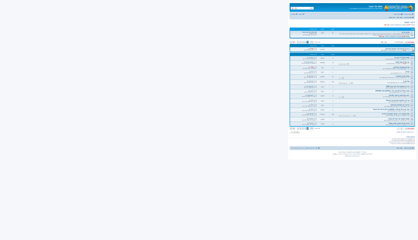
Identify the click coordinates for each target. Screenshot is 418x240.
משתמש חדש (309, 86)
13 (346, 116)
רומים (372, 8)
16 (339, 116)
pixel (405, 102)
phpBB (358, 152)
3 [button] (302, 42)
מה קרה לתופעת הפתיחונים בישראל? (398, 100)
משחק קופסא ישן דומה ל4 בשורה (399, 119)
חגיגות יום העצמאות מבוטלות (400, 105)
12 (348, 116)
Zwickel (404, 124)
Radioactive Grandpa (400, 24)
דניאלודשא (403, 59)
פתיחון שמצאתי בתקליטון (401, 67)
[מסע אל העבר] (398, 7)
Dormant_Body (309, 62)
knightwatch (310, 95)
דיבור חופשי (409, 22)
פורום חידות (406, 32)
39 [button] (293, 42)
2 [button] (305, 42)
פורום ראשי (384, 50)
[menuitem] (398, 14)
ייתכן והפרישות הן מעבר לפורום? (399, 95)
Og (388, 24)
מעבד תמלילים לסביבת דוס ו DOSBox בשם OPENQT (392, 91)
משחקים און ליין (353, 8)
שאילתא (368, 8)
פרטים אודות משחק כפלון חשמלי (399, 123)
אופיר (385, 24)
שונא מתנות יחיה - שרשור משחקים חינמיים (396, 114)
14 (344, 116)
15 (341, 116)
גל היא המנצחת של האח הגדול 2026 (398, 86)
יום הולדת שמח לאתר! (402, 62)
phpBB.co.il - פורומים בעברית (360, 154)
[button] (312, 42)
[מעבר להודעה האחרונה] (309, 48)
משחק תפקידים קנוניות (402, 57)
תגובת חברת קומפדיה (403, 76)
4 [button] (300, 42)
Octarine (392, 24)
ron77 (404, 92)
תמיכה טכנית (361, 8)
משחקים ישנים (378, 8)
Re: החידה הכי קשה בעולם (309, 32)
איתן (312, 33)
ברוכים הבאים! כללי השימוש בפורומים (397, 49)
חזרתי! (407, 72)
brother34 (310, 113)
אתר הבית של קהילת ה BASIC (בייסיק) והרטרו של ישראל (391, 109)
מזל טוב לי (406, 81)
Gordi (408, 24)
